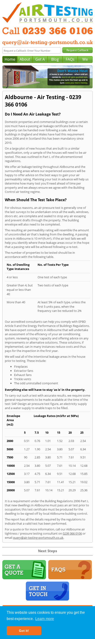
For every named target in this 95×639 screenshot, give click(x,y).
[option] (47, 76)
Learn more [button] (44, 619)
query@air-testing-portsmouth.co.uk (38, 538)
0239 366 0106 (72, 533)
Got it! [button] (24, 631)
